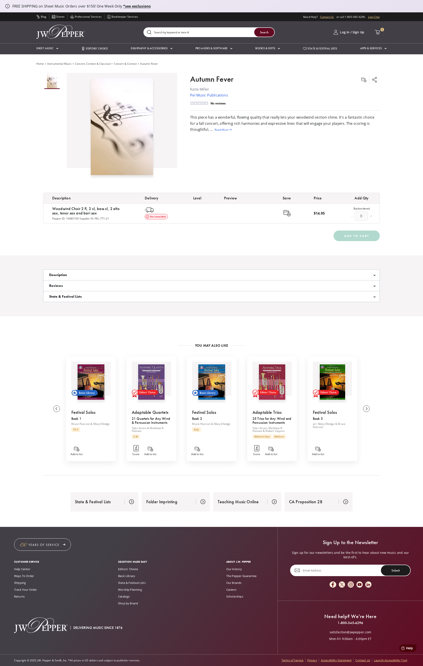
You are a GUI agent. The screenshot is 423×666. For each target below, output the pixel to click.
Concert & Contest (125, 63)
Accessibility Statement (336, 660)
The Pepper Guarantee (241, 576)
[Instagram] (351, 584)
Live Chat (374, 17)
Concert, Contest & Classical (92, 63)
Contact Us (327, 17)
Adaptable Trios (267, 412)
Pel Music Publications (209, 95)
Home (40, 63)
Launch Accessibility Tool (390, 660)
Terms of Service (293, 660)
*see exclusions (137, 6)
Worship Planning (130, 590)
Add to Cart (356, 236)
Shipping (20, 583)
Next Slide (366, 408)
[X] (342, 584)
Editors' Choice (128, 569)
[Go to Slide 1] (52, 81)
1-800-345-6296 (350, 623)
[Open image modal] (121, 128)
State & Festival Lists (132, 583)
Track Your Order (25, 590)
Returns (19, 596)
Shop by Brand (128, 603)
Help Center (22, 569)
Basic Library (126, 576)
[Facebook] (333, 584)
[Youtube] (359, 584)
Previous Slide (56, 408)
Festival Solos (83, 412)
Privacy (312, 660)
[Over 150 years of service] (42, 544)
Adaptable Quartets (150, 412)
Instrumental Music (59, 63)
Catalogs (124, 596)
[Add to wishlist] (363, 80)
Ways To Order (24, 576)
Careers (231, 590)
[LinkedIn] (368, 584)
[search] (149, 33)
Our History (234, 569)
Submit (395, 570)
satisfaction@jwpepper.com (350, 632)
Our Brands (234, 583)
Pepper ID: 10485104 (65, 218)
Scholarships (234, 596)
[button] (47, 48)
